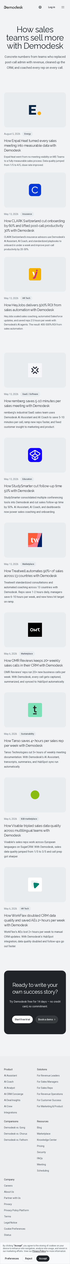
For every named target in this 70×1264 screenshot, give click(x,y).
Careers (8, 1185)
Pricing (40, 1146)
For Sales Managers (47, 1081)
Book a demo (45, 1019)
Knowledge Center (47, 1139)
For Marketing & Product (50, 1106)
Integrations (10, 1112)
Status (7, 1235)
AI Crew (8, 1106)
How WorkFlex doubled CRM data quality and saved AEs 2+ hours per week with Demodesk (34, 920)
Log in (51, 7)
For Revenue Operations (50, 1094)
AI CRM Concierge (13, 1094)
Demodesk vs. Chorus (15, 1133)
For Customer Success (49, 1100)
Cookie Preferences (14, 1228)
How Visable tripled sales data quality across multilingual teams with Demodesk (32, 830)
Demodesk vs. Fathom (16, 1139)
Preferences (12, 1258)
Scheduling (43, 1170)
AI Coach (9, 1081)
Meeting (41, 1164)
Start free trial (22, 1019)
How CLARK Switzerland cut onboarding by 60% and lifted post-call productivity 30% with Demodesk (34, 226)
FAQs (40, 1158)
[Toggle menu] (63, 7)
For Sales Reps (45, 1088)
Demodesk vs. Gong (14, 1127)
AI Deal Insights (12, 1100)
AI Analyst (9, 1088)
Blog (39, 1127)
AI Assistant (10, 1075)
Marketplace (43, 1133)
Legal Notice (10, 1222)
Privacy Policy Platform (16, 1210)
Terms (7, 1216)
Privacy (8, 1204)
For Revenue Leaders (48, 1075)
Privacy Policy (39, 1251)
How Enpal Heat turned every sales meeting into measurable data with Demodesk (30, 145)
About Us (9, 1191)
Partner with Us (12, 1198)
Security (41, 1152)
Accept (43, 1258)
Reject (28, 1258)
